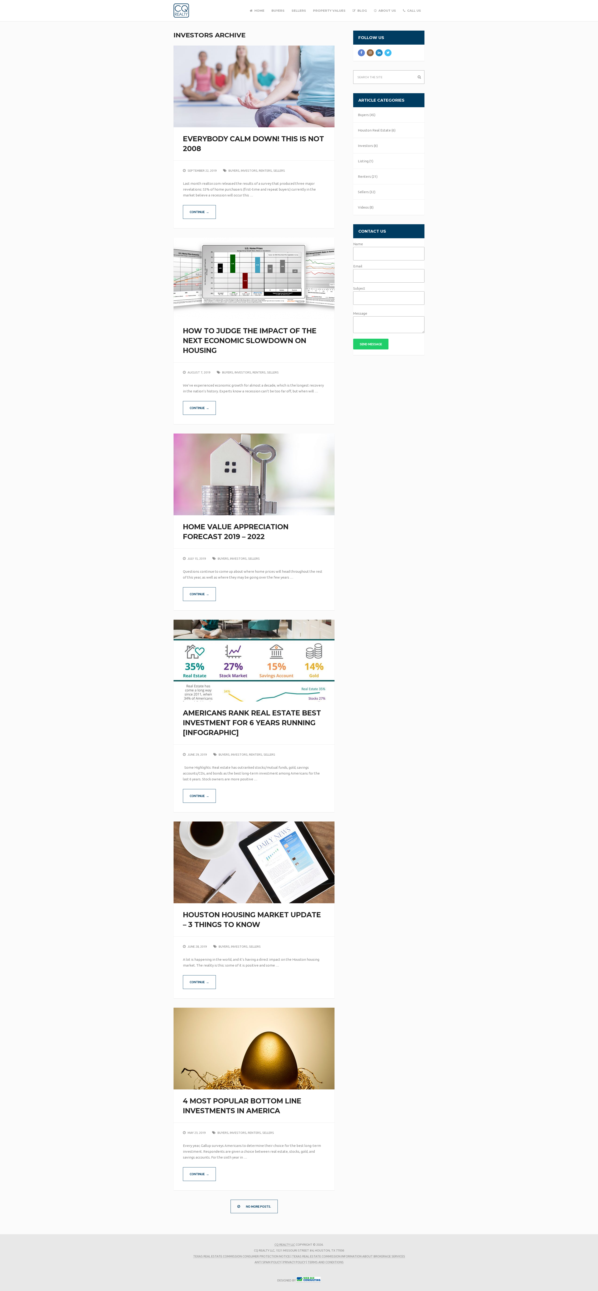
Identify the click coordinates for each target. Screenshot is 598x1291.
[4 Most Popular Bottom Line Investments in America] (254, 1048)
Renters (265, 170)
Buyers (233, 170)
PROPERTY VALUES (329, 10)
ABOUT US (386, 10)
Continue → (199, 211)
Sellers (279, 170)
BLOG (361, 10)
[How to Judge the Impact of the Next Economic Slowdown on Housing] (254, 278)
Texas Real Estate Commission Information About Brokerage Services (348, 1256)
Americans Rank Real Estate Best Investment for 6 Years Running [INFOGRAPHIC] (252, 723)
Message (360, 313)
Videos (363, 207)
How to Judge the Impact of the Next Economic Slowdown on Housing (250, 341)
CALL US (413, 10)
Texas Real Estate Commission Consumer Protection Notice (241, 1256)
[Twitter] (388, 52)
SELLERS (299, 10)
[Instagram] (370, 52)
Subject (359, 288)
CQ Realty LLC (284, 1244)
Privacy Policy (294, 1262)
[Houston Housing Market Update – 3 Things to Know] (254, 862)
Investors (249, 170)
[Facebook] (361, 52)
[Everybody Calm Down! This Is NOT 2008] (254, 86)
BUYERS (278, 10)
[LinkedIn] (379, 52)
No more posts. (258, 1206)
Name (358, 244)
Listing (363, 161)
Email (357, 266)
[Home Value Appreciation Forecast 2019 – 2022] (254, 474)
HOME (258, 10)
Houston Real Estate (374, 130)
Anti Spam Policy (268, 1262)
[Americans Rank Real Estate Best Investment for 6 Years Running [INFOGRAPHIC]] (254, 660)
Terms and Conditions (326, 1262)
